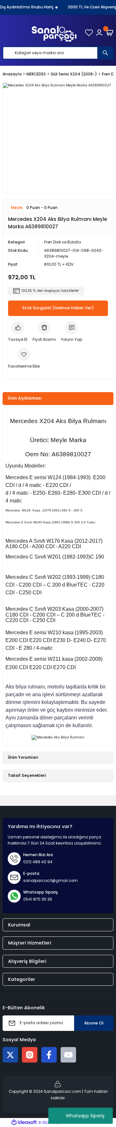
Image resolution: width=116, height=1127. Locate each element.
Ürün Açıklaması (25, 398)
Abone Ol (93, 1023)
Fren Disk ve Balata (62, 242)
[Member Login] (99, 32)
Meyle (17, 207)
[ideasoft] (24, 1122)
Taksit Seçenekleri (27, 775)
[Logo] (54, 32)
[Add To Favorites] (24, 359)
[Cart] (109, 32)
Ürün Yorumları (23, 757)
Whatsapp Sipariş (85, 1115)
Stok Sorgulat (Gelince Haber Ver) (58, 308)
